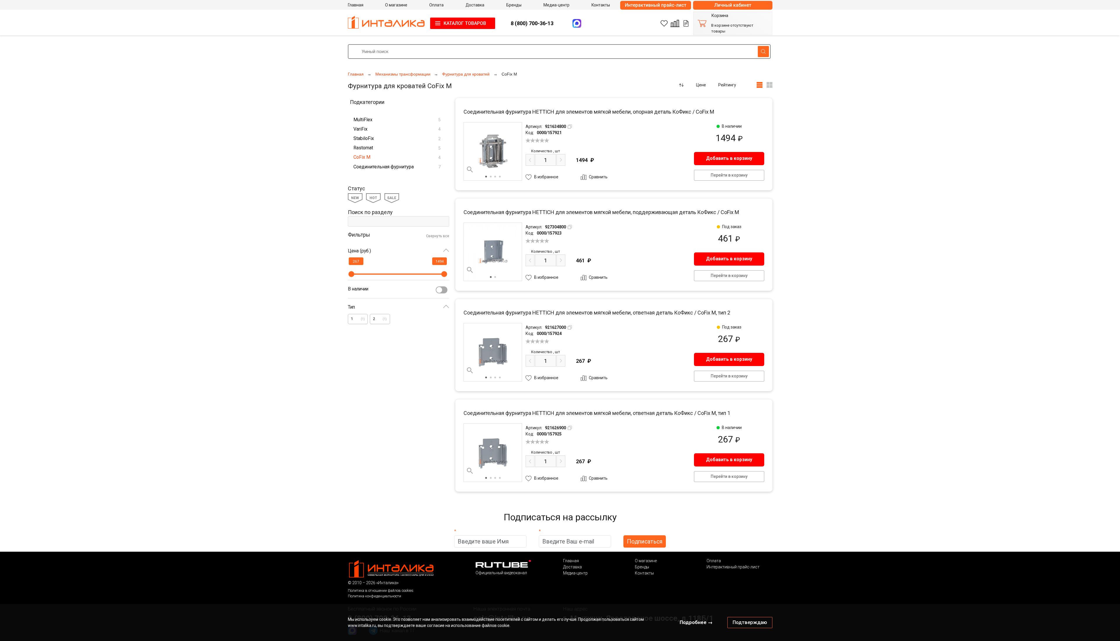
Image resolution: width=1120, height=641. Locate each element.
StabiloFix (397, 138)
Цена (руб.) (359, 251)
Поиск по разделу (370, 212)
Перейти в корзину (729, 175)
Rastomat (397, 148)
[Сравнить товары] (675, 23)
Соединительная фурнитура (397, 167)
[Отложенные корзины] (686, 23)
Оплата (714, 560)
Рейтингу (727, 85)
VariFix (397, 129)
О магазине (646, 560)
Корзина (719, 15)
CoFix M (397, 157)
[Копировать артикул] (570, 126)
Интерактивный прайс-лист (655, 5)
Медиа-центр (575, 573)
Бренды (642, 567)
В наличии (358, 289)
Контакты (644, 573)
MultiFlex (397, 119)
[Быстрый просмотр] (470, 169)
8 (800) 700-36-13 (532, 23)
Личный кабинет (732, 5)
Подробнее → (696, 622)
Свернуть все (437, 236)
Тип (351, 307)
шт (545, 151)
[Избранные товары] (664, 23)
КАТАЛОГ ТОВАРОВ (465, 23)
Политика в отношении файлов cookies (380, 590)
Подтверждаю (750, 622)
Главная (571, 560)
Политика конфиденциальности (374, 596)
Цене (701, 85)
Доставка (572, 567)
